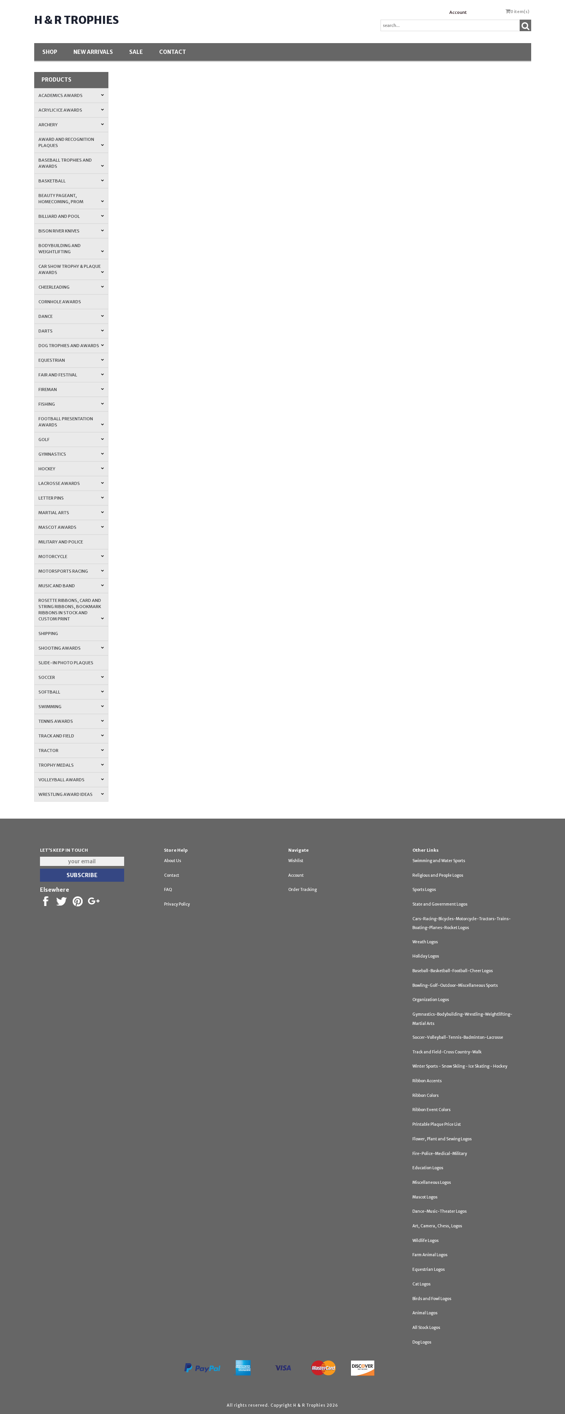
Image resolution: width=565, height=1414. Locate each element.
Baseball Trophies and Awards (65, 163)
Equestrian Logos (428, 1269)
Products (56, 79)
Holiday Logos (425, 956)
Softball (49, 692)
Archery (48, 124)
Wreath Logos (425, 941)
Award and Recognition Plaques (66, 142)
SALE (136, 51)
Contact (172, 51)
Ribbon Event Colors (431, 1109)
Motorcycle (52, 556)
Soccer (46, 677)
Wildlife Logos (425, 1240)
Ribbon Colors (425, 1095)
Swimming (49, 706)
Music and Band (56, 585)
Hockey (46, 468)
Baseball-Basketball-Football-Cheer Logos (452, 970)
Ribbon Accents (427, 1080)
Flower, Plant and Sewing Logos (442, 1139)
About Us (172, 860)
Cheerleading (54, 287)
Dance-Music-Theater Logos (439, 1211)
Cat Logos (421, 1284)
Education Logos (427, 1167)
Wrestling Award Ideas (65, 794)
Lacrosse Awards (59, 483)
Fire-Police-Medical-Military (439, 1153)
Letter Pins (51, 498)
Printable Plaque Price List (436, 1124)
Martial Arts (53, 512)
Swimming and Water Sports (438, 860)
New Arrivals (93, 51)
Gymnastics (52, 454)
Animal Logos (424, 1312)
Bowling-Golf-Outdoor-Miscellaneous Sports (455, 985)
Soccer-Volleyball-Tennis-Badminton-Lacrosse (457, 1037)
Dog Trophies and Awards (68, 345)
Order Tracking (302, 889)
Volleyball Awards (61, 779)
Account (458, 12)
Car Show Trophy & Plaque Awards (69, 269)
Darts (45, 331)
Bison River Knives (59, 231)
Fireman (47, 389)
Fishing (46, 404)
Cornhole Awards (59, 301)
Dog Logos (421, 1342)
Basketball (52, 181)
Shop (49, 51)
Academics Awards (60, 95)
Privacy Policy (177, 904)
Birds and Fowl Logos (431, 1298)
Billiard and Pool (59, 216)
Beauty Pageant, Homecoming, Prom (60, 198)
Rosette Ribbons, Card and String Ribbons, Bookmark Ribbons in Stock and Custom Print (69, 610)
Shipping (48, 633)
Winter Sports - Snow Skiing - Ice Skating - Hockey (459, 1066)
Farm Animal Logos (429, 1254)
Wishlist (295, 860)
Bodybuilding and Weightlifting (59, 248)
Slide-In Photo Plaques (65, 662)
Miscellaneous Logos (431, 1182)
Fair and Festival (57, 375)
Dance (45, 316)
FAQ (168, 889)
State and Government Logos (439, 904)
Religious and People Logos (437, 875)
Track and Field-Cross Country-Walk (447, 1052)
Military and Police (60, 542)
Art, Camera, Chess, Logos (437, 1225)
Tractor (48, 750)
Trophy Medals (56, 765)
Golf (44, 439)
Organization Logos (430, 999)
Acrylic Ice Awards (60, 110)
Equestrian (51, 360)
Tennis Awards (55, 721)
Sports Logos (424, 889)
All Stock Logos (426, 1327)
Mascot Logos (424, 1197)
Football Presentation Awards (65, 422)
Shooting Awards (59, 648)
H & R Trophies (76, 20)
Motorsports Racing (63, 571)
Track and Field (56, 736)
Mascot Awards (57, 527)
